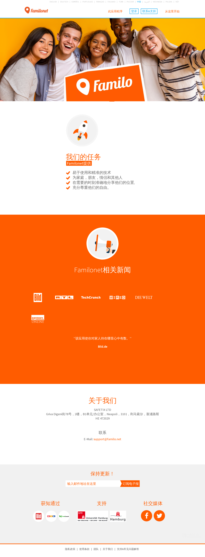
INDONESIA (157, 1)
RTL (51, 516)
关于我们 (108, 549)
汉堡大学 (92, 516)
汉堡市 (118, 516)
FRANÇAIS (100, 1)
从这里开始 (172, 11)
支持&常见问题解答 (128, 549)
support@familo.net (107, 439)
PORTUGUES (87, 1)
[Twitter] (159, 515)
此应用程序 (115, 11)
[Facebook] (146, 515)
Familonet (36, 10)
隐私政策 (70, 549)
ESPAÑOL (75, 1)
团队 (96, 549)
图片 (38, 516)
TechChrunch (64, 516)
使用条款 (84, 549)
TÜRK (121, 1)
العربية (147, 1)
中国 (139, 1)
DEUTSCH (64, 1)
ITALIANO (111, 1)
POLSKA (169, 1)
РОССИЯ (130, 1)
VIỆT (177, 1)
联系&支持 (149, 11)
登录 (134, 11)
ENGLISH (53, 1)
